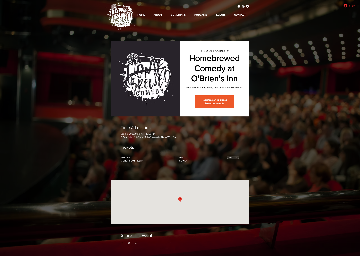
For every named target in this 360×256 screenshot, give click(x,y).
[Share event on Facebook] (122, 243)
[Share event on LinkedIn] (136, 243)
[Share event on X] (129, 243)
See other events (214, 103)
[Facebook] (239, 6)
